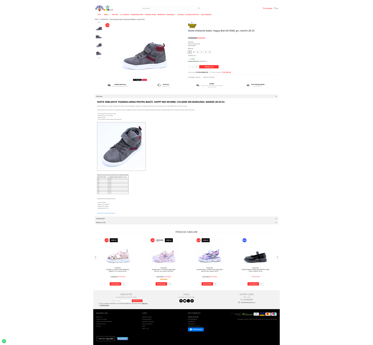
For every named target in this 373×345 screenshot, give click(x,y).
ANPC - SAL (145, 328)
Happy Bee (163, 268)
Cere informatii (209, 77)
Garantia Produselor (148, 321)
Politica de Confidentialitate (104, 321)
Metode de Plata (147, 317)
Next (99, 58)
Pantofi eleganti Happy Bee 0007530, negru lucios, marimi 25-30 (256, 270)
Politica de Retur (147, 319)
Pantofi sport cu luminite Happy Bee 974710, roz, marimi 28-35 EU (163, 270)
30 (197, 52)
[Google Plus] (188, 301)
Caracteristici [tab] (100, 218)
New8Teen (118, 268)
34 (209, 52)
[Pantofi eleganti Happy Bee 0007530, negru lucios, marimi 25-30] (255, 251)
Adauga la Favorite (195, 77)
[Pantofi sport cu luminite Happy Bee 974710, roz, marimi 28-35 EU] (163, 251)
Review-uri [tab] (100, 222)
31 (201, 52)
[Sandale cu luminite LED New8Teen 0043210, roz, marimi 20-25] (117, 251)
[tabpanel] (144, 49)
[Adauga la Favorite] (123, 284)
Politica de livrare (101, 324)
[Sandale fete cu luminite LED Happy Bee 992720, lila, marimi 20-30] (209, 251)
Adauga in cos (209, 67)
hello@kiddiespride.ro (247, 302)
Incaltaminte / (104, 19)
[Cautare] (199, 8)
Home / (97, 19)
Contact (98, 326)
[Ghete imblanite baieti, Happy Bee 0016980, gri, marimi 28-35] (144, 49)
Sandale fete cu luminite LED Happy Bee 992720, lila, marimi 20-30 (210, 270)
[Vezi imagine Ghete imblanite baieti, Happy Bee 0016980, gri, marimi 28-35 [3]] (99, 52)
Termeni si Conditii (101, 319)
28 (189, 52)
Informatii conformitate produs (106, 213)
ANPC (143, 326)
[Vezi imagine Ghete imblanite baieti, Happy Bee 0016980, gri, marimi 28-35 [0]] (99, 28)
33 (205, 52)
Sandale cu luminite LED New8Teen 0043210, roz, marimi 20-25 (117, 270)
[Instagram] (192, 301)
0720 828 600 (248, 300)
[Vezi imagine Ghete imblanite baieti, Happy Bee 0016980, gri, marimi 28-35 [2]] (99, 44)
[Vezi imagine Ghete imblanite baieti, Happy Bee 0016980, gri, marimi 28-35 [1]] (99, 36)
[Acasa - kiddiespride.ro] (104, 8)
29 (193, 52)
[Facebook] (181, 301)
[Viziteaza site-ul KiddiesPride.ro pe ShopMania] (122, 338)
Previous (99, 23)
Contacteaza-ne (197, 329)
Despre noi (99, 317)
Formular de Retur (147, 324)
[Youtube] (184, 301)
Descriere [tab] (99, 96)
